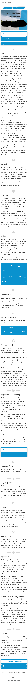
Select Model (10, 7)
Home (5, 7)
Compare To (15, 7)
